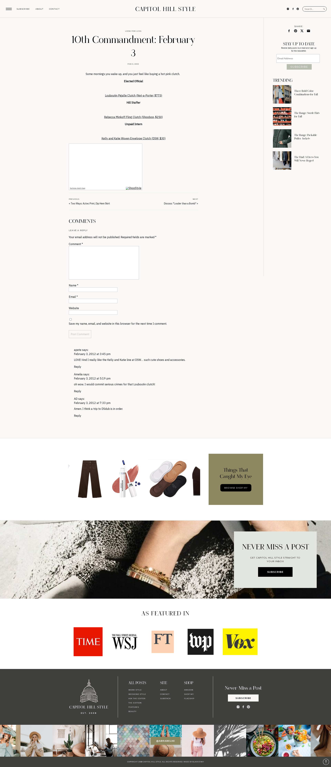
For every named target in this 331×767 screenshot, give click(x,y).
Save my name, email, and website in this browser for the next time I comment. (118, 323)
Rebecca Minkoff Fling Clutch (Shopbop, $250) (133, 117)
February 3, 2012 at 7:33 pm (92, 403)
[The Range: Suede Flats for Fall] (282, 116)
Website (74, 308)
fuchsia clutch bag (77, 188)
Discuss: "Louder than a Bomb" (180, 203)
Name (73, 285)
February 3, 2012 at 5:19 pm (92, 378)
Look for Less (133, 31)
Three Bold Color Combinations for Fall (306, 92)
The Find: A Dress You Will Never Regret (306, 159)
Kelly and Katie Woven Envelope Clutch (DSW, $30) (134, 138)
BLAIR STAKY (198, 762)
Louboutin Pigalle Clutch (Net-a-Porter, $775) (133, 95)
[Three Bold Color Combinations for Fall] (282, 94)
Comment (76, 244)
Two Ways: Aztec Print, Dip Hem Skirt (90, 203)
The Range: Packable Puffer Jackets (305, 137)
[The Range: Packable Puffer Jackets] (282, 138)
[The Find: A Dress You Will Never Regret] (282, 160)
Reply (77, 366)
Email (73, 296)
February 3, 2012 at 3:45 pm (92, 354)
